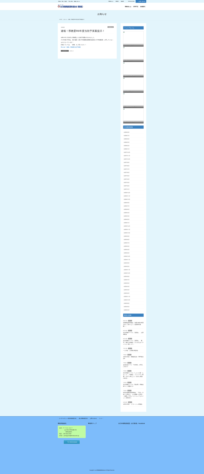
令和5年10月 (127, 233)
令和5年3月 (126, 249)
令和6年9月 (126, 202)
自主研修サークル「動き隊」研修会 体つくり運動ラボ (134, 385)
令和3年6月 (126, 283)
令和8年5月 (126, 142)
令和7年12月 (127, 152)
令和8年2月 (126, 145)
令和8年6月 (126, 139)
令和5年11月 (127, 229)
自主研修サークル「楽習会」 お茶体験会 (133, 333)
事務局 (117, 1)
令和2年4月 (126, 310)
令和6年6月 (126, 209)
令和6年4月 (126, 212)
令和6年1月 (126, 222)
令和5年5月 (126, 246)
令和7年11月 (127, 155)
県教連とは (110, 1)
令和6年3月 (126, 216)
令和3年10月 (127, 273)
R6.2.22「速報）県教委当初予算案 (71, 47)
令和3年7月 (126, 279)
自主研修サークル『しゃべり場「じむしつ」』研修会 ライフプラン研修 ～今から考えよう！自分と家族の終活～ (133, 375)
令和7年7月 (126, 169)
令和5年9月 (126, 236)
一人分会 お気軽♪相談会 (130, 350)
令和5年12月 (127, 226)
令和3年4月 (126, 286)
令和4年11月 (127, 259)
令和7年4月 (126, 179)
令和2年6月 (126, 306)
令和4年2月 (126, 266)
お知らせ (111, 27)
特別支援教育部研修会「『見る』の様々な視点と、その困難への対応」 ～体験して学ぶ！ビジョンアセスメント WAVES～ (133, 395)
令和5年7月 (126, 243)
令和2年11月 (127, 296)
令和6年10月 (127, 199)
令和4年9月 (126, 263)
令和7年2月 (126, 186)
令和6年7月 (126, 206)
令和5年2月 (126, 253)
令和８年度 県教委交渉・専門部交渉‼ (133, 357)
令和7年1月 (126, 189)
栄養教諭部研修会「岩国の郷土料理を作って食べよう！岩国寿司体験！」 (133, 324)
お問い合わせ (141, 1)
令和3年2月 (126, 293)
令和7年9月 (126, 162)
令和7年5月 (126, 176)
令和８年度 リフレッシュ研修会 (132, 404)
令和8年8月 (126, 132)
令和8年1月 (126, 149)
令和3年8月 (126, 276)
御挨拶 (122, 1)
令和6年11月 (127, 196)
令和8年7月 (126, 135)
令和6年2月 (126, 219)
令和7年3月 (126, 182)
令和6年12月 (127, 192)
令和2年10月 (127, 300)
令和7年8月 (126, 165)
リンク (100, 418)
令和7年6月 (126, 172)
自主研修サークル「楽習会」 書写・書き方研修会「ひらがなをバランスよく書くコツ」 (133, 342)
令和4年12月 (127, 256)
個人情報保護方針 (83, 418)
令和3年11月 (127, 269)
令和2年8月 (126, 303)
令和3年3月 (126, 290)
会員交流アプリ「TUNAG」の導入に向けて (133, 365)
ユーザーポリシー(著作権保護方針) (67, 418)
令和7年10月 (127, 159)
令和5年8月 (126, 239)
